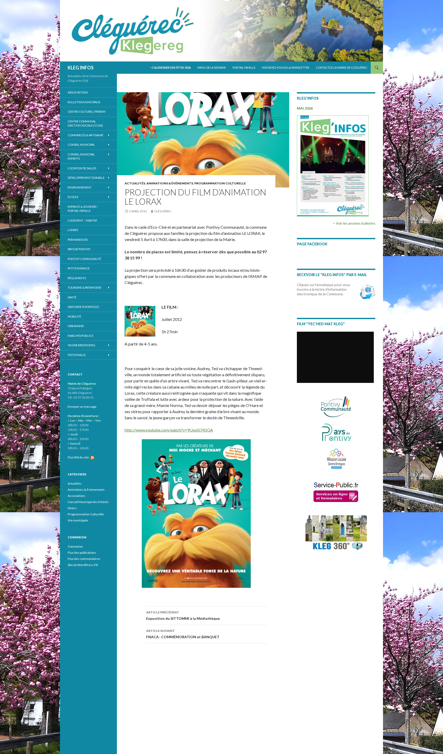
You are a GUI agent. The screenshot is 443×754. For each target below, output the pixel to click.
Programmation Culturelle (220, 183)
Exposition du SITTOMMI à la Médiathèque (183, 615)
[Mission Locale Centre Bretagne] (336, 458)
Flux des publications (82, 552)
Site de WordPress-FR (83, 565)
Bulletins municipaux (84, 102)
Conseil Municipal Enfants (81, 156)
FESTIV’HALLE (77, 355)
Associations (78, 92)
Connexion (75, 546)
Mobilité (74, 316)
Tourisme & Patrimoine (84, 287)
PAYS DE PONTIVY (79, 249)
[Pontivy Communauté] (336, 406)
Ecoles (73, 196)
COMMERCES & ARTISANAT (86, 135)
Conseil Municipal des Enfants (88, 502)
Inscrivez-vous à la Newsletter (285, 67)
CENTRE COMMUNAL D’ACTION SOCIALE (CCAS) (85, 123)
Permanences (78, 239)
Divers (72, 508)
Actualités (135, 183)
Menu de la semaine (211, 67)
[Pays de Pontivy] (336, 432)
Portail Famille (244, 67)
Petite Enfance (78, 268)
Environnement (80, 187)
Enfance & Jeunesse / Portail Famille (83, 209)
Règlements (77, 278)
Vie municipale (78, 520)
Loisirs (73, 230)
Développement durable (86, 177)
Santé (72, 297)
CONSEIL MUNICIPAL (81, 144)
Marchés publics (80, 335)
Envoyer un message (82, 407)
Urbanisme (76, 326)
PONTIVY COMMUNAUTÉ (84, 258)
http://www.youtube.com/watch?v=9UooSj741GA (169, 429)
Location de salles (82, 168)
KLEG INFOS (81, 67)
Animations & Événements (169, 183)
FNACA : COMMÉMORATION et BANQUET (182, 634)
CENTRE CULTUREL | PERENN (86, 111)
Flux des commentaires (84, 559)
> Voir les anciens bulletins (354, 223)
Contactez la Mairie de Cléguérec (341, 67)
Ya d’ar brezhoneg (81, 345)
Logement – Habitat (82, 220)
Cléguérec (163, 211)
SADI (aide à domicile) (83, 306)
